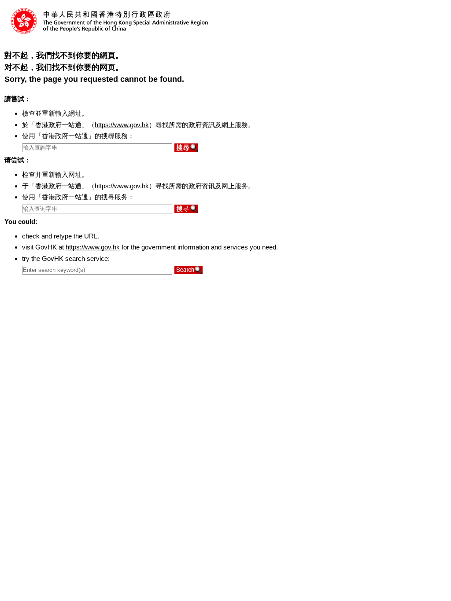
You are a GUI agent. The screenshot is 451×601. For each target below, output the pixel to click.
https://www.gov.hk (122, 124)
